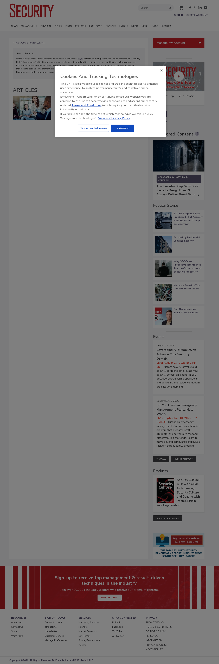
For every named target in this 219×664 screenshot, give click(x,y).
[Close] (161, 70)
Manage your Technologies (93, 128)
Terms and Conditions (86, 105)
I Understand (122, 128)
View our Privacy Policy (114, 118)
